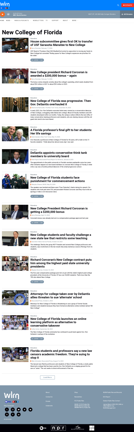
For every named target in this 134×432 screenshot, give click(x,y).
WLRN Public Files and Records (112, 392)
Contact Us (49, 397)
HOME (2, 20)
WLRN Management (109, 408)
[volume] (8, 14)
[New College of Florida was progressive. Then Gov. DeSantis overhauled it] (15, 104)
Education (33, 38)
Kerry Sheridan (36, 48)
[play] (2, 14)
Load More (47, 377)
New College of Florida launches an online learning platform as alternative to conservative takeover (58, 322)
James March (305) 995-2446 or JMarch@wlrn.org (113, 405)
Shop (76, 392)
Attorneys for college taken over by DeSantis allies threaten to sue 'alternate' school (60, 295)
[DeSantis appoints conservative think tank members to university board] (15, 156)
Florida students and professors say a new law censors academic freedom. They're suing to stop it (61, 354)
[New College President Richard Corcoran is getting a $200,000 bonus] (15, 212)
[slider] (11, 14)
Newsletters (38, 20)
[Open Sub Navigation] (12, 20)
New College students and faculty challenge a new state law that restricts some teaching (60, 236)
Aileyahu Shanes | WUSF (39, 184)
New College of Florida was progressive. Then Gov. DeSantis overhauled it (60, 102)
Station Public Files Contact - (112, 401)
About (65, 20)
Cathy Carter (35, 329)
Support (55, 20)
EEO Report (106, 397)
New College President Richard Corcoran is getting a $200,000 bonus (59, 210)
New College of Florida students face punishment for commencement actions (57, 179)
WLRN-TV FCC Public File (81, 404)
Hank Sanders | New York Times (41, 137)
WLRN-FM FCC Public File (82, 406)
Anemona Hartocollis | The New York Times (45, 107)
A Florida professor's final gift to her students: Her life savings (61, 131)
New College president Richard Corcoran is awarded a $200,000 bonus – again (58, 73)
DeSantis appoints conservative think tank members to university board (58, 154)
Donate (48, 401)
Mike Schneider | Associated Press (42, 361)
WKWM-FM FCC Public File (82, 407)
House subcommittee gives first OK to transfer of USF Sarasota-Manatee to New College (61, 43)
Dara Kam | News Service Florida (41, 241)
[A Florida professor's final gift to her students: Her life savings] (15, 133)
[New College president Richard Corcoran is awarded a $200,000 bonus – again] (15, 76)
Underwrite (49, 405)
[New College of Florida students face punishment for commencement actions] (15, 181)
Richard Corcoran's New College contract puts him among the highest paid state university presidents (61, 263)
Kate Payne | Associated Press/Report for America (47, 159)
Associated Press (37, 301)
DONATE (128, 5)
